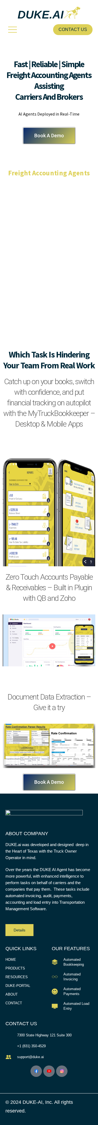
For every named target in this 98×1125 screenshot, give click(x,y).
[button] (12, 29)
